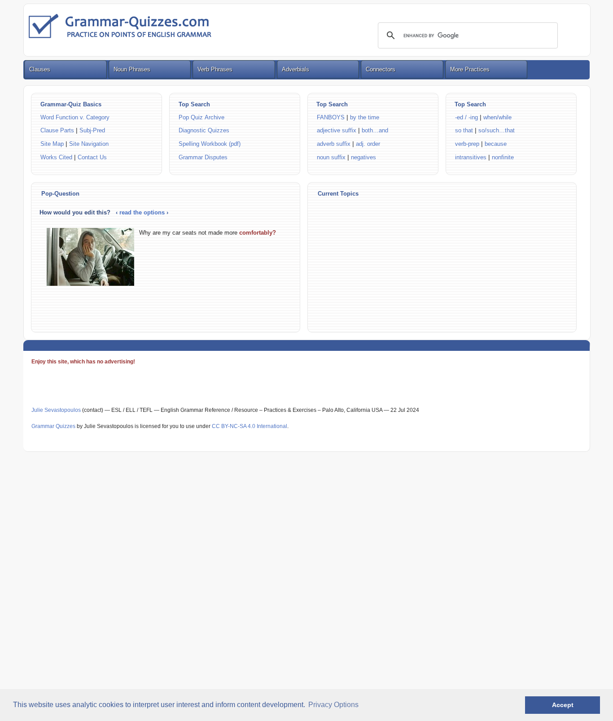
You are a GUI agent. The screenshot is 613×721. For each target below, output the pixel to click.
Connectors (380, 69)
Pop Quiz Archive (201, 117)
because (496, 143)
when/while (497, 117)
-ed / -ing (467, 117)
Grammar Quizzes (53, 426)
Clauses (39, 69)
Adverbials (295, 69)
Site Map (53, 143)
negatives (363, 157)
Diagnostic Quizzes (204, 130)
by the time (364, 117)
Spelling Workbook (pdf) (210, 143)
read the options (142, 212)
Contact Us (92, 157)
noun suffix (331, 157)
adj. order (368, 143)
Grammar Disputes (203, 157)
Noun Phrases (132, 69)
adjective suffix (336, 130)
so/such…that (496, 130)
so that (464, 130)
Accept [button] (563, 704)
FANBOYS (331, 117)
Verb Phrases (214, 69)
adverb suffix (333, 143)
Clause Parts (57, 130)
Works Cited (56, 157)
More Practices (470, 69)
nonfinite (503, 157)
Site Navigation (89, 143)
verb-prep (467, 143)
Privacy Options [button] (333, 704)
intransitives (470, 157)
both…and (375, 130)
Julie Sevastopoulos (56, 410)
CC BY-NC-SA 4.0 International (249, 426)
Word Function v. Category (74, 117)
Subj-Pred (92, 130)
